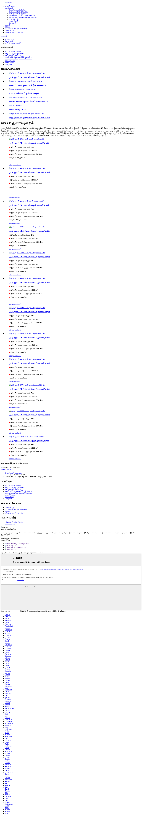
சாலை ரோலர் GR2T (17, 109)
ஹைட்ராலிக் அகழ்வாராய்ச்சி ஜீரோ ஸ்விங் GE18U (29, 117)
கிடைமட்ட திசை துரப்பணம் (18, 12)
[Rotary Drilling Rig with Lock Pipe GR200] (26, 201)
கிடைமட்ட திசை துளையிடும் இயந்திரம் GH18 (27, 85)
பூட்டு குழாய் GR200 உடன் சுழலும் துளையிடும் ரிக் (29, 205)
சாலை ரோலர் (13, 21)
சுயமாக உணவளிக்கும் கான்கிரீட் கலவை (22, 17)
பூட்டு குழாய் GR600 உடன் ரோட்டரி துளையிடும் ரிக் (29, 363)
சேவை (7, 27)
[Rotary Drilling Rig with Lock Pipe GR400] (27, 308)
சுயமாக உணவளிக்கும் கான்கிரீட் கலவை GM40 (28, 101)
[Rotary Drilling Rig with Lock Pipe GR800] (27, 411)
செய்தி (7, 25)
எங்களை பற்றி (10, 30)
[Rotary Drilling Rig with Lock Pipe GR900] (26, 436)
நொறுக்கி (12, 23)
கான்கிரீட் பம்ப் (14, 19)
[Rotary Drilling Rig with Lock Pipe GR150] (27, 168)
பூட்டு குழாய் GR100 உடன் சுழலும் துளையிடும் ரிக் (29, 143)
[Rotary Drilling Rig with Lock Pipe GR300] (27, 253)
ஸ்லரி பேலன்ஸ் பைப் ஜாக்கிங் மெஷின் (24, 93)
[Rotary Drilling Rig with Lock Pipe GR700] (27, 385)
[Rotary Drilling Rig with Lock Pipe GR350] (27, 278)
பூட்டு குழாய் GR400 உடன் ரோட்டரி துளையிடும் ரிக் (29, 312)
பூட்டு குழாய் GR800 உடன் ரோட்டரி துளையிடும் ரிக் (29, 415)
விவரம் (19, 165)
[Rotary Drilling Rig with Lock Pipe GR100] (26, 139)
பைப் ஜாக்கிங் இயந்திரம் (17, 13)
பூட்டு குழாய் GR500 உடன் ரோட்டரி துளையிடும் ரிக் (29, 337)
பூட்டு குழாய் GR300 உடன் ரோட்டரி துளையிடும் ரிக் (29, 257)
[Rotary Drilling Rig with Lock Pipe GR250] (27, 227)
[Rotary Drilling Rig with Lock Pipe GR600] (27, 359)
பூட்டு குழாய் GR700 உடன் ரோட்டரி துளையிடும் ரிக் (29, 389)
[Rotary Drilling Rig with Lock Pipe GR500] (27, 333)
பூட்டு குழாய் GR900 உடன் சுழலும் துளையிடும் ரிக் (29, 440)
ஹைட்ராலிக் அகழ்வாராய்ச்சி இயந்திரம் (22, 15)
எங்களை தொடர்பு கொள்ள (14, 32)
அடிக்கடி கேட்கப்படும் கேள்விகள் (16, 28)
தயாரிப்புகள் (9, 8)
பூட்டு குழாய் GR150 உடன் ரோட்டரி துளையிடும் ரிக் (29, 77)
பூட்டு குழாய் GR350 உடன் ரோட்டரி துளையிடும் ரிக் (29, 282)
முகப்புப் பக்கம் (10, 6)
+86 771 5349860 (7, 469)
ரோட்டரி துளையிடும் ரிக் (17, 10)
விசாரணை (13, 165)
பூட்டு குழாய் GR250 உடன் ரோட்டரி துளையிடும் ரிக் (29, 231)
